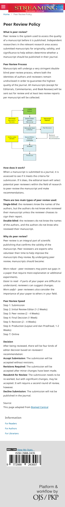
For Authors (11, 428)
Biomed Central (39, 407)
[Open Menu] (3, 6)
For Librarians (12, 433)
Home (6, 14)
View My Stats (26, 449)
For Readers (11, 423)
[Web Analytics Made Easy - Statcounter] (12, 449)
